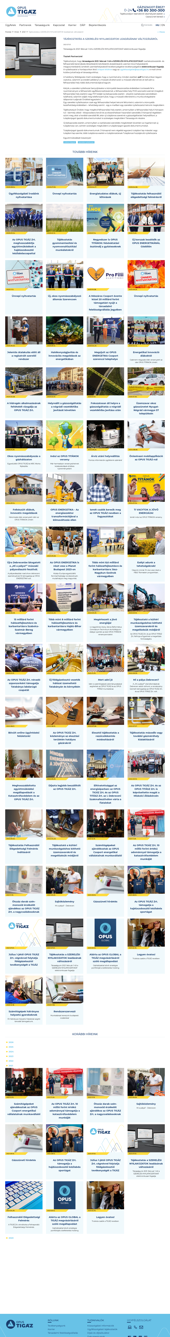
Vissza (162, 32)
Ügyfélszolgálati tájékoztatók (102, 1329)
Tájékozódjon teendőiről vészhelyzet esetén (141, 14)
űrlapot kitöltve (104, 69)
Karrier (72, 25)
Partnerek (25, 25)
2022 (11, 1061)
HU (158, 25)
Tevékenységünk (56, 1325)
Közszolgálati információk (100, 1325)
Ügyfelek (10, 25)
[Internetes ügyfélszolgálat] (129, 1327)
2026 (11, 1042)
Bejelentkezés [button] (97, 25)
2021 (24, 32)
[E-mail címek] (141, 1327)
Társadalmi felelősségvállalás (63, 1333)
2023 (11, 1056)
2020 (11, 1238)
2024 (11, 1051)
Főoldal (8, 32)
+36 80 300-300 (151, 10)
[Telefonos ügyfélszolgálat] (135, 1327)
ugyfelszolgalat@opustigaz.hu (134, 69)
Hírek (16, 32)
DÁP (82, 25)
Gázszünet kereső (154, 16)
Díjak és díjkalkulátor (98, 1333)
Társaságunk (42, 25)
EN (163, 25)
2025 (11, 1047)
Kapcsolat (59, 25)
